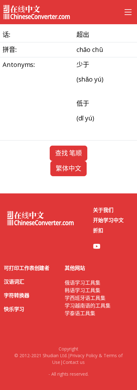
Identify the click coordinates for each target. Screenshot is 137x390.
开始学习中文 (108, 220)
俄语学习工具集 (82, 282)
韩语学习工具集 (82, 290)
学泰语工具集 (80, 313)
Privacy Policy (83, 355)
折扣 (98, 230)
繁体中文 (68, 168)
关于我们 (103, 209)
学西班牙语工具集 (85, 297)
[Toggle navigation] (128, 12)
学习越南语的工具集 (87, 305)
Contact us (74, 362)
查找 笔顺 (68, 153)
